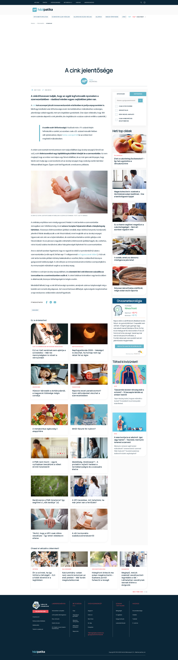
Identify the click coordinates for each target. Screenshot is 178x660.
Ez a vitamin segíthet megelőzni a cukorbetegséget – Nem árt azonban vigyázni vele (129, 227)
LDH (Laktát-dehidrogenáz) (59, 615)
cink (34, 105)
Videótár (134, 615)
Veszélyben (36, 387)
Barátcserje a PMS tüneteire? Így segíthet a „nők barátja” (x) (49, 501)
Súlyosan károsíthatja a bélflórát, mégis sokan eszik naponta (128, 289)
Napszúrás (75, 631)
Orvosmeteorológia (41, 17)
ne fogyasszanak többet (87, 254)
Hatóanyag (138, 94)
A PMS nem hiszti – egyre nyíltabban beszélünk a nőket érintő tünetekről (47, 464)
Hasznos (78, 2)
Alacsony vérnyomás (76, 620)
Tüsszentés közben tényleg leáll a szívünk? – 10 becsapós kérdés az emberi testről (129, 392)
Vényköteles (123, 110)
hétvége (35, 569)
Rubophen (90, 627)
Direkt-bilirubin (56, 623)
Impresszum (36, 617)
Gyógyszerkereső (55, 2)
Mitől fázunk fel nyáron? (84, 429)
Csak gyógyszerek (125, 106)
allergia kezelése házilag (83, 17)
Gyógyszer (121, 94)
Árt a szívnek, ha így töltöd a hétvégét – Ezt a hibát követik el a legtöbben (44, 576)
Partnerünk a (130, 354)
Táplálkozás (40, 23)
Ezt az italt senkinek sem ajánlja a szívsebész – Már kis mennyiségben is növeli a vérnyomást (49, 354)
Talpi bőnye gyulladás (76, 615)
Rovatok (45, 2)
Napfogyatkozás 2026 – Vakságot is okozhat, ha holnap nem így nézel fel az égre (88, 352)
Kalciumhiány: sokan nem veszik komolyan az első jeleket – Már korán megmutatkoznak (74, 576)
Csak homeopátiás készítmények (125, 120)
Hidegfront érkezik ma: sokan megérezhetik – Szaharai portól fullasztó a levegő (103, 576)
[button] (59, 605)
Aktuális (36, 2)
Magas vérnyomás (112, 17)
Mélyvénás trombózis (75, 626)
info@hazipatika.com (140, 652)
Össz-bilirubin (55, 619)
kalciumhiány (66, 569)
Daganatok (125, 569)
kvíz (115, 386)
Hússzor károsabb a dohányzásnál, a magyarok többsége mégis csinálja (49, 393)
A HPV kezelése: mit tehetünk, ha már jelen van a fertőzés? (88, 501)
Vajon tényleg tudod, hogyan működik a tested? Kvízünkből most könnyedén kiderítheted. (128, 401)
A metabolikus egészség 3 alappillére (45, 430)
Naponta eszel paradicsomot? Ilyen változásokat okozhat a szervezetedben (86, 393)
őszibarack (118, 155)
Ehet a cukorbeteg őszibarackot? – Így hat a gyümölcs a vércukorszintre (129, 161)
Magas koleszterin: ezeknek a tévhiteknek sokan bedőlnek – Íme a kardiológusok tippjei (129, 194)
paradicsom (76, 387)
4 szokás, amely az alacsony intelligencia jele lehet (126, 258)
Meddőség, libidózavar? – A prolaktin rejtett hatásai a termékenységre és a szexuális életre (87, 466)
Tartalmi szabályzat (38, 629)
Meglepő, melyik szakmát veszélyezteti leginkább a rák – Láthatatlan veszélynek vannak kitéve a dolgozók (133, 578)
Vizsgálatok (119, 615)
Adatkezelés (36, 625)
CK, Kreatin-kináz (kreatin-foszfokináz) (59, 627)
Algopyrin (90, 610)
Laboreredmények (89, 2)
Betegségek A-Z (68, 2)
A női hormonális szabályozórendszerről (83, 534)
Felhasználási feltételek (39, 621)
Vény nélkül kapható (126, 114)
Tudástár (134, 619)
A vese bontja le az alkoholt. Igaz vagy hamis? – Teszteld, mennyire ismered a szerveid (129, 439)
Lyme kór (125, 17)
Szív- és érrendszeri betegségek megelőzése (48, 346)
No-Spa (90, 623)
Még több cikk (138, 591)
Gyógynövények (120, 619)
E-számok (135, 623)
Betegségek (119, 610)
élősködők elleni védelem (61, 17)
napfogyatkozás (77, 346)
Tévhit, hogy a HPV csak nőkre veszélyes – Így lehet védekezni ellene (48, 535)
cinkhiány (35, 310)
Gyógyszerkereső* (95, 604)
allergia (99, 17)
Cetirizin (90, 615)
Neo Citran (90, 619)
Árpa (74, 610)
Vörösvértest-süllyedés (58, 610)
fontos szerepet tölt (70, 135)
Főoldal (33, 23)
